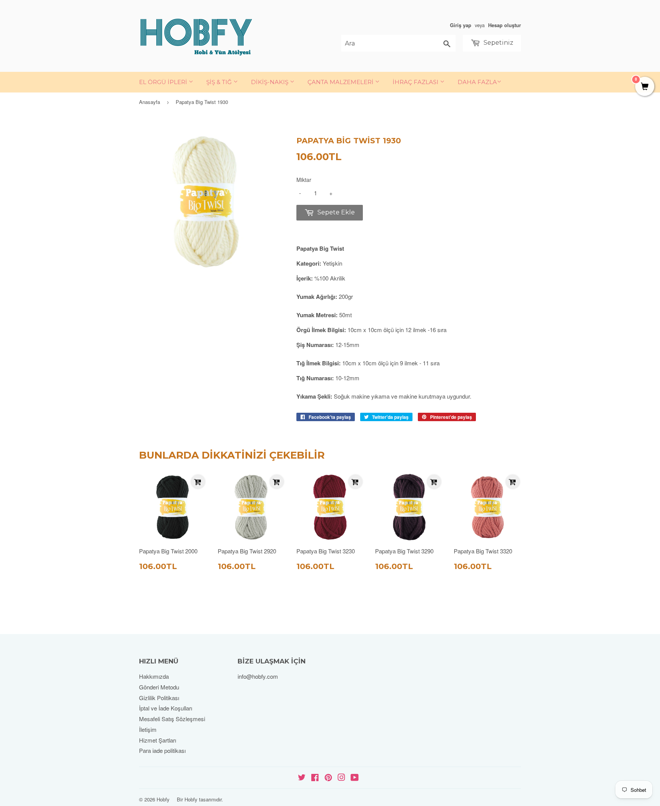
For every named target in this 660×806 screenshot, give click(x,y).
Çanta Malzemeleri (341, 82)
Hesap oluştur (504, 25)
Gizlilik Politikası (159, 698)
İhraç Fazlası (416, 82)
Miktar (303, 179)
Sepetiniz (497, 42)
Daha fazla (477, 82)
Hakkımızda (154, 676)
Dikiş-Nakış (270, 82)
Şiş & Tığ (219, 82)
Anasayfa (149, 101)
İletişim (148, 729)
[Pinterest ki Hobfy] (328, 778)
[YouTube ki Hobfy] (355, 778)
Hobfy (163, 799)
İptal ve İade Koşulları (165, 708)
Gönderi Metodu (159, 687)
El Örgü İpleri (164, 82)
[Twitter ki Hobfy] (302, 778)
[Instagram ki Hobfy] (341, 778)
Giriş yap (460, 25)
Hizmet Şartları (157, 740)
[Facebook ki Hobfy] (315, 778)
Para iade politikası (162, 750)
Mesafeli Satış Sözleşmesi (172, 719)
